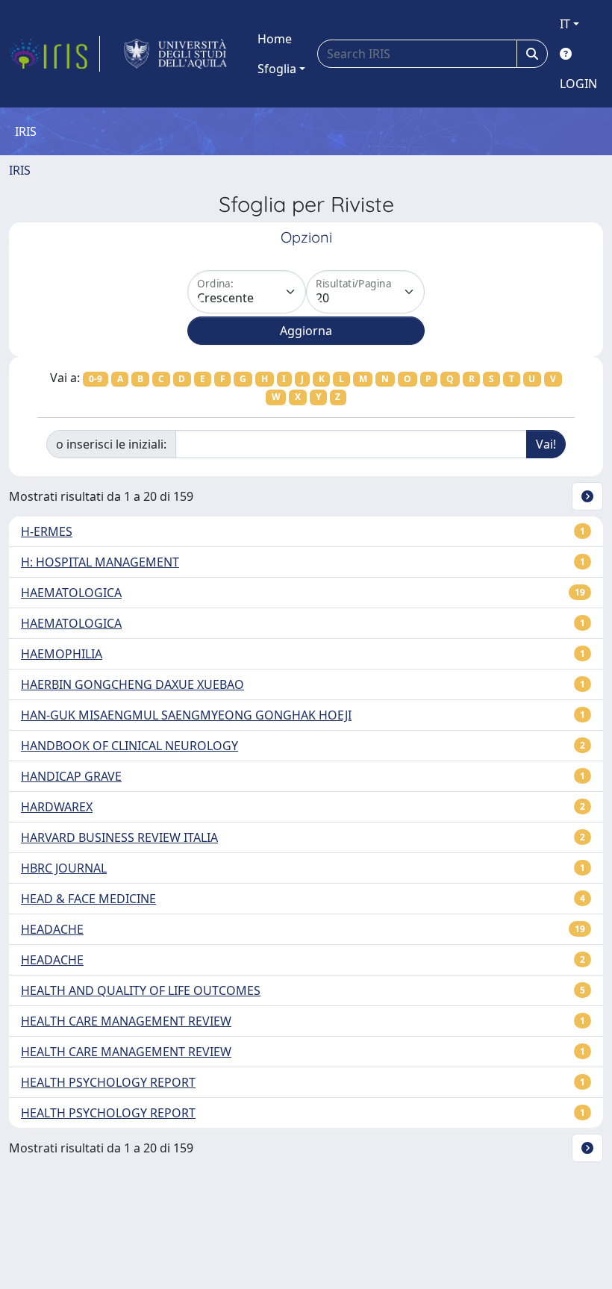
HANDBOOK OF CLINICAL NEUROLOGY (129, 745)
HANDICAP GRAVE (71, 776)
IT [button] (565, 24)
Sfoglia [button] (276, 68)
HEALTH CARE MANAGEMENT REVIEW (126, 1021)
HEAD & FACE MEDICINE (88, 898)
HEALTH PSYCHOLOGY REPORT (108, 1082)
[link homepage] (54, 54)
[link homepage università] (176, 54)
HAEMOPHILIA (61, 654)
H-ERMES (46, 531)
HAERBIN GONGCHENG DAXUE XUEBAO (132, 684)
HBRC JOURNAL (64, 868)
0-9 (95, 378)
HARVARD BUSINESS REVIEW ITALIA (119, 837)
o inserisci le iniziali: (111, 444)
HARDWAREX (57, 807)
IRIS (20, 170)
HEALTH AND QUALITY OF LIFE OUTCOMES (140, 990)
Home (274, 39)
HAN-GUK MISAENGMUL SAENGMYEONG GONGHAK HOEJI (186, 715)
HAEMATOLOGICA (71, 592)
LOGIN (578, 83)
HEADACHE (52, 929)
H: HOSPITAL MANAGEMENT (100, 562)
